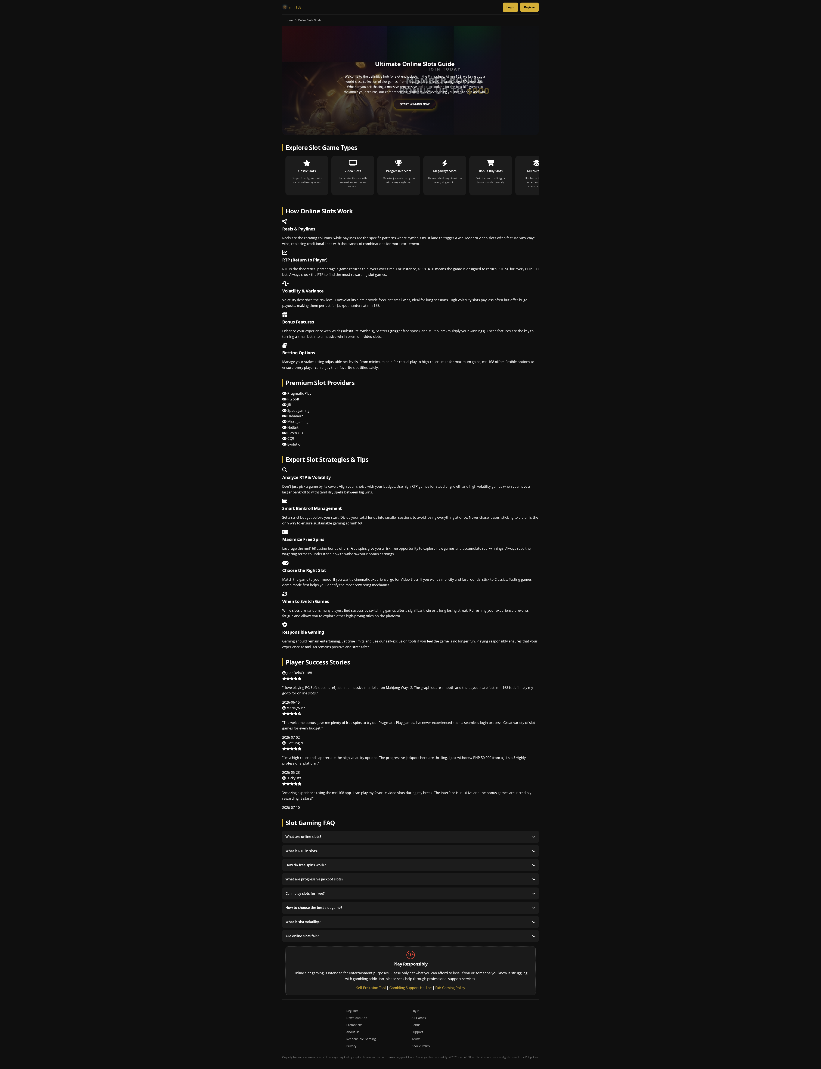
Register (529, 7)
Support (417, 1032)
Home (289, 20)
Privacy (351, 1046)
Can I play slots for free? (305, 893)
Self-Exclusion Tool (371, 987)
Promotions (354, 1025)
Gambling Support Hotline (410, 987)
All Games (419, 1018)
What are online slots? (303, 836)
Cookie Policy (421, 1046)
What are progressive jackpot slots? (314, 879)
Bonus (416, 1025)
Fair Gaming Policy (450, 987)
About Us (352, 1032)
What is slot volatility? (302, 922)
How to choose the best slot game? (313, 907)
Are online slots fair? (302, 936)
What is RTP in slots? (301, 851)
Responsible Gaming (361, 1039)
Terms (416, 1039)
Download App (356, 1018)
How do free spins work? (305, 865)
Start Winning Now (415, 104)
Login (510, 7)
